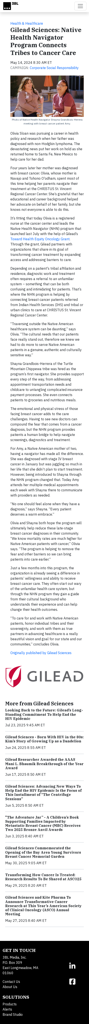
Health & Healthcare (26, 23)
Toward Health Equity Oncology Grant (40, 239)
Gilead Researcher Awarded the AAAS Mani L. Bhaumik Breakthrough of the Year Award (44, 763)
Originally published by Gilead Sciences (41, 653)
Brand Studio (13, 1014)
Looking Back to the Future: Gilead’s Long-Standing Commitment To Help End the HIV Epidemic (44, 714)
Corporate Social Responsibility (54, 68)
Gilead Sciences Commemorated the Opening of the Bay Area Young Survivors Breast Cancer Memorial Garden (43, 852)
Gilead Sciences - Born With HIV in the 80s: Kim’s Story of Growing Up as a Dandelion (44, 739)
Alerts (7, 1009)
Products (10, 1004)
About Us (10, 987)
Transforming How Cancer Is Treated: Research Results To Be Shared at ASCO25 (43, 877)
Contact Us (11, 981)
